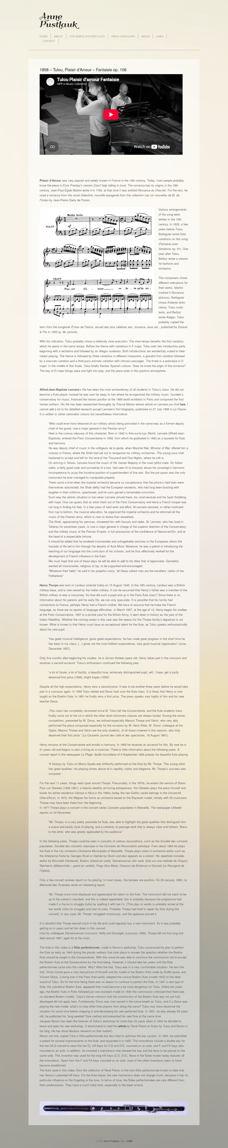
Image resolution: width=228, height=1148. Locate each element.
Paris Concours (123, 36)
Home (43, 36)
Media (145, 36)
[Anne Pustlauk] (59, 20)
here (182, 404)
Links (160, 36)
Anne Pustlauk (111, 1141)
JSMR (129, 1141)
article (122, 1026)
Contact (49, 41)
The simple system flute (87, 36)
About (58, 36)
